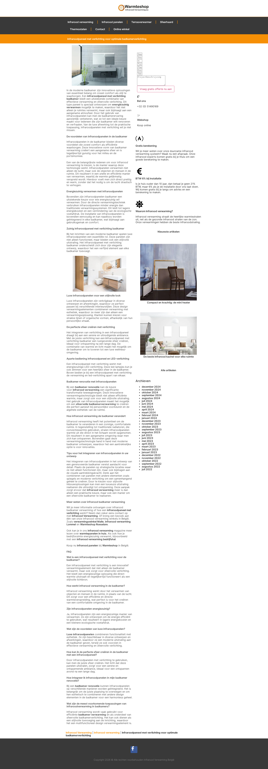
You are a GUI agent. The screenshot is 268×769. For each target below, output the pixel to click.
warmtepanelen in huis (93, 533)
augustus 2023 (151, 432)
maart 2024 (149, 412)
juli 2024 (147, 400)
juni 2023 (147, 438)
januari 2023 (149, 452)
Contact (100, 29)
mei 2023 (147, 440)
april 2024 (148, 409)
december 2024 (151, 386)
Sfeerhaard (166, 22)
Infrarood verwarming (80, 22)
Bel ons (141, 100)
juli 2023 (147, 435)
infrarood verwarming (100, 530)
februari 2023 (150, 449)
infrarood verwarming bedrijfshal (96, 539)
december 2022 (151, 455)
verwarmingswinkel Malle (89, 521)
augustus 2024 (151, 398)
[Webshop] (138, 115)
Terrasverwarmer (141, 22)
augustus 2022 (151, 466)
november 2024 (151, 389)
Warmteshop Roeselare (94, 524)
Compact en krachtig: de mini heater (168, 302)
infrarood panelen (87, 545)
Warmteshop (110, 545)
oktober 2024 (150, 392)
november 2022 (151, 458)
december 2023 (151, 420)
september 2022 (151, 463)
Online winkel (121, 29)
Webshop (142, 119)
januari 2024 (149, 418)
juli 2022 (147, 469)
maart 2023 (149, 446)
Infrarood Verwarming (85, 515)
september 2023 (151, 429)
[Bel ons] (138, 96)
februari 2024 (150, 415)
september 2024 (152, 395)
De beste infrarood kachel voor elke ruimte (168, 356)
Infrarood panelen (112, 22)
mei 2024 (147, 406)
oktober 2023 (150, 426)
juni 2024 (147, 403)
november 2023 (151, 423)
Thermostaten (78, 29)
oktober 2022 (150, 460)
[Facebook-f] (134, 749)
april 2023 (148, 443)
